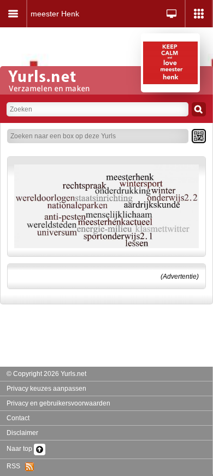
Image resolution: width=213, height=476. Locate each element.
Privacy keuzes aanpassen (46, 388)
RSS (16, 466)
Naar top (20, 449)
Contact (18, 418)
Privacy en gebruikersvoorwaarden (58, 403)
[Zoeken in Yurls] (199, 109)
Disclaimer (22, 433)
